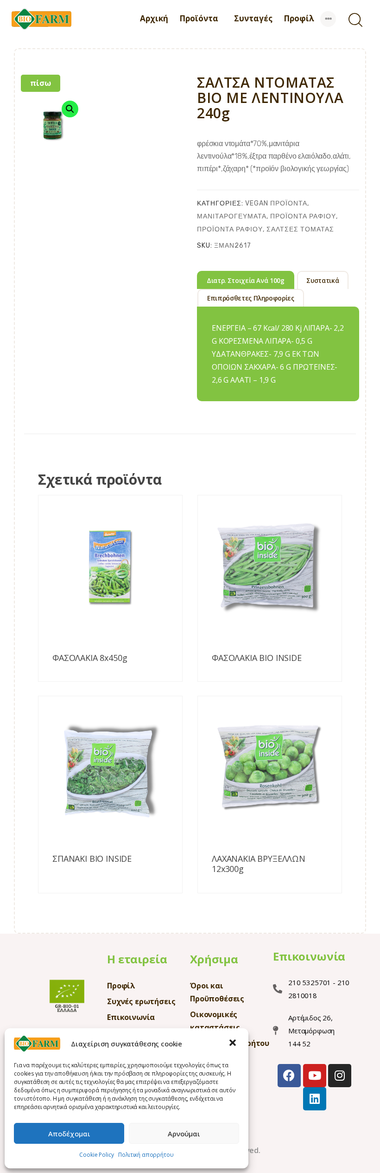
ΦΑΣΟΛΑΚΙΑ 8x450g (89, 658)
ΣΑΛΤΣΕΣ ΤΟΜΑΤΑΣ (300, 229)
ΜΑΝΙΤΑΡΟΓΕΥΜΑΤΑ (231, 216)
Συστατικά (322, 280)
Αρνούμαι (184, 1133)
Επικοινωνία (131, 1017)
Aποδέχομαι (69, 1133)
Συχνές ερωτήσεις (141, 1001)
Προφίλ (121, 986)
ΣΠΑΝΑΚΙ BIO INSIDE (92, 859)
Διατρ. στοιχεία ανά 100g (246, 280)
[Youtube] (314, 1075)
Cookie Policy (96, 1155)
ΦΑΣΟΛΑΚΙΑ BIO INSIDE (257, 658)
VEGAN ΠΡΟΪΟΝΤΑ (276, 203)
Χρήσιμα (214, 959)
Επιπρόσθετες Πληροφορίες (250, 298)
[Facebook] (289, 1075)
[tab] (245, 279)
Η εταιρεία (137, 959)
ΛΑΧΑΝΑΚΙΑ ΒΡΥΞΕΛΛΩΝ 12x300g (258, 864)
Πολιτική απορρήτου (145, 1155)
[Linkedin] (314, 1098)
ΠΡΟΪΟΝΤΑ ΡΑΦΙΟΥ (303, 216)
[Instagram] (339, 1075)
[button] (233, 1043)
